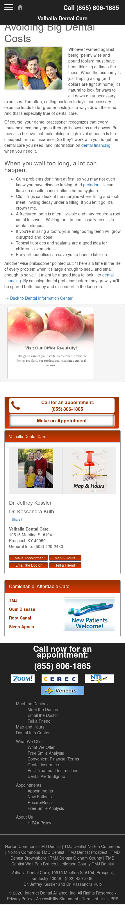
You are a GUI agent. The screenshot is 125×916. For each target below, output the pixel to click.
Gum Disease (22, 609)
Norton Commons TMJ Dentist (33, 846)
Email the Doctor (28, 565)
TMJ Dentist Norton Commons (92, 846)
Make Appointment (29, 557)
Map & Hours (65, 557)
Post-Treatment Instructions (53, 770)
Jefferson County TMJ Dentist (87, 864)
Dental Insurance (43, 764)
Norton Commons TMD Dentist (36, 852)
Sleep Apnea (21, 626)
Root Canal (20, 618)
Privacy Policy (19, 898)
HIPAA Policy (39, 823)
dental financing (95, 145)
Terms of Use (94, 898)
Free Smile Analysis (46, 753)
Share (16, 519)
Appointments (28, 785)
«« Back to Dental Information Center (38, 298)
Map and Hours (30, 727)
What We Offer (29, 741)
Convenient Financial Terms (53, 759)
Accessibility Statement (57, 898)
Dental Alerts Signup (46, 776)
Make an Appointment (62, 420)
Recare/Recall (40, 802)
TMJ (13, 600)
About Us (24, 817)
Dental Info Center (33, 732)
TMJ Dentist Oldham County (76, 858)
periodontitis (94, 185)
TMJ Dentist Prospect (87, 852)
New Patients (40, 796)
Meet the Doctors (32, 703)
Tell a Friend (65, 565)
